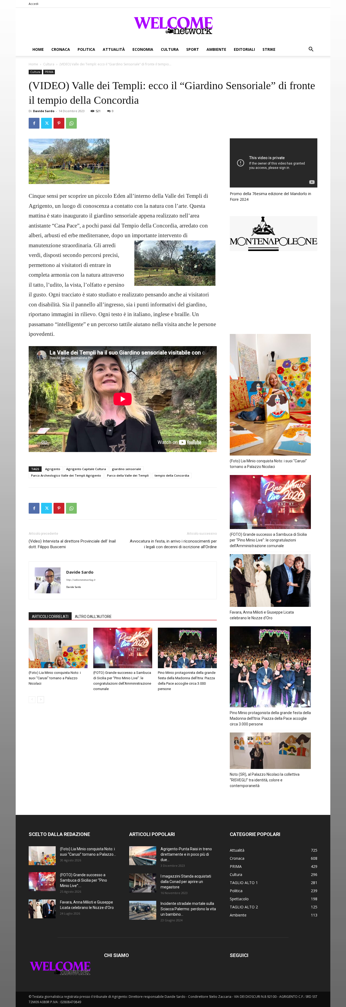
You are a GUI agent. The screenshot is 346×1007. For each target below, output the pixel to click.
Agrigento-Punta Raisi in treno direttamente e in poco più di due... (186, 854)
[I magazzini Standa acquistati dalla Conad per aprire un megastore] (142, 883)
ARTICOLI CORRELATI (50, 616)
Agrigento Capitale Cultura (86, 469)
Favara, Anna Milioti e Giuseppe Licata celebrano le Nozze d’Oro (262, 615)
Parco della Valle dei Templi (128, 475)
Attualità (114, 49)
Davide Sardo (43, 111)
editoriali (244, 49)
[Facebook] (34, 123)
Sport (192, 49)
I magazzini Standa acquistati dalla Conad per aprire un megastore (186, 881)
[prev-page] (32, 699)
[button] (310, 49)
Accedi (33, 4)
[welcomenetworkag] (173, 25)
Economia (142, 49)
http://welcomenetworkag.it (80, 580)
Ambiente (216, 49)
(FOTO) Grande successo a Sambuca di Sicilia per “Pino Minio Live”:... (83, 880)
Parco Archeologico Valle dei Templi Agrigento (66, 475)
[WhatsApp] (71, 123)
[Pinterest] (59, 123)
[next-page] (40, 699)
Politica (86, 49)
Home (38, 49)
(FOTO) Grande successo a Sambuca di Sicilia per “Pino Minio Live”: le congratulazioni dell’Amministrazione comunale (268, 540)
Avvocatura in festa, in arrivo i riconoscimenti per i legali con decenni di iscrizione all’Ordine (173, 544)
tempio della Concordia (172, 475)
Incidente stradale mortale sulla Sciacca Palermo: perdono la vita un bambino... (188, 908)
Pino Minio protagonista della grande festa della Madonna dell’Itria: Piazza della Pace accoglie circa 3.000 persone (270, 718)
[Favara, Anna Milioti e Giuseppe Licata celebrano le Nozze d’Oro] (42, 908)
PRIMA (49, 72)
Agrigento (52, 469)
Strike (268, 49)
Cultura (170, 49)
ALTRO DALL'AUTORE (93, 616)
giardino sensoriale (126, 469)
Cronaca (60, 49)
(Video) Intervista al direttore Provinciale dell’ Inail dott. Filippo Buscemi (72, 544)
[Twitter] (46, 123)
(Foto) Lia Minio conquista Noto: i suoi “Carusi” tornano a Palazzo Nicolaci (55, 678)
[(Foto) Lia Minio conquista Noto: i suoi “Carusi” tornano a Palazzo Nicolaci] (58, 648)
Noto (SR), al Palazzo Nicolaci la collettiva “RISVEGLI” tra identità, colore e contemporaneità (265, 780)
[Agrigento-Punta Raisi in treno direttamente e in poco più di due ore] (142, 855)
